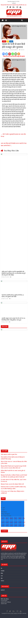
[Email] (15, 54)
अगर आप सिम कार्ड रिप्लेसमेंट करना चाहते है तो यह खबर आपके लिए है (13, 144)
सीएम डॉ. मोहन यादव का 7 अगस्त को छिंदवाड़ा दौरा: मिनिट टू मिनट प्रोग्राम (14, 463)
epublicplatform (15, 50)
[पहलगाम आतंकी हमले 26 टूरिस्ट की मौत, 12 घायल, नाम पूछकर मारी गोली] (14, 281)
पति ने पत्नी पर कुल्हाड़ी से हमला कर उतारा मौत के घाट (13, 135)
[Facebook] (3, 54)
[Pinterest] (9, 54)
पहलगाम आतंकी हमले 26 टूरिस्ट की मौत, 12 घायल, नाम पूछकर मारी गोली (13, 296)
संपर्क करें (3, 590)
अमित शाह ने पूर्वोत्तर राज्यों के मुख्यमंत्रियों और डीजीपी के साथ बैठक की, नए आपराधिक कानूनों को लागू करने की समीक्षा (13, 273)
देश (7, 41)
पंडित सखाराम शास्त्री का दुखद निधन (9, 454)
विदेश (2, 573)
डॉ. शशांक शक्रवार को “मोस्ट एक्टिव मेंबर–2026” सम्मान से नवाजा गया (13, 481)
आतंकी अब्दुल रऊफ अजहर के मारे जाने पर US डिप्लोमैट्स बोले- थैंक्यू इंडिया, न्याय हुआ (13, 319)
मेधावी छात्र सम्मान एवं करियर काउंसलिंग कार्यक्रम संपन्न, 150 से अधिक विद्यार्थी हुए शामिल (13, 488)
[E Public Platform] (2, 20)
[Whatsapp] (12, 54)
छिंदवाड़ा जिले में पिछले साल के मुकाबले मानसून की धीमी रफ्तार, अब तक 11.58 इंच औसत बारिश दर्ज (13, 467)
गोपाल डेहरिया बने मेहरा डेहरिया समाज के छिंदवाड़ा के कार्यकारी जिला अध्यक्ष (13, 458)
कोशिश (4, 41)
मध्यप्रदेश (2, 571)
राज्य (2, 576)
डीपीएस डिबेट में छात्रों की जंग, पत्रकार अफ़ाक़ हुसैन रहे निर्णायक (13, 472)
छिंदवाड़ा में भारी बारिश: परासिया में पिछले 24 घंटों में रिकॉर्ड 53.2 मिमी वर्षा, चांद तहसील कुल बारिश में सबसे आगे (14, 476)
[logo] (8, 545)
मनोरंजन (2, 581)
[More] (18, 54)
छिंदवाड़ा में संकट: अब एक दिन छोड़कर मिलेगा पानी (12, 484)
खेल (1, 578)
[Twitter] (6, 54)
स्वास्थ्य (11, 41)
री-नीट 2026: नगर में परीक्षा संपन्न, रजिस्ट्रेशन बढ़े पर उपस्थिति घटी (12, 492)
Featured (22, 50)
